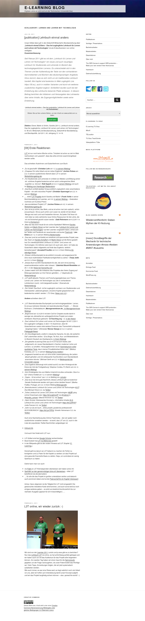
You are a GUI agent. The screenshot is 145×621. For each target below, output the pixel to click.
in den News (70, 318)
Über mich (89, 59)
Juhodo (63, 377)
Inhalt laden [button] (52, 119)
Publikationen (90, 39)
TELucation (90, 134)
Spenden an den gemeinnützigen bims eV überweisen (45, 471)
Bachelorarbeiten (91, 47)
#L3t (71, 400)
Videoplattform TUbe (93, 142)
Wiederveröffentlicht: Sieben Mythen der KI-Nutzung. (100, 221)
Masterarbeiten (91, 51)
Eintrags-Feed (91, 267)
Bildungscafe (61, 385)
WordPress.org (91, 275)
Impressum (90, 69)
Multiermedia (55, 234)
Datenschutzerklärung (93, 73)
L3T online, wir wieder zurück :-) (43, 506)
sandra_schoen (32, 397)
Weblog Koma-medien (54, 352)
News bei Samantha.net (43, 268)
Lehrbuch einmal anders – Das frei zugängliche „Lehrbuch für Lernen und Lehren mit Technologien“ (52, 108)
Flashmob (68, 232)
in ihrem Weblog (59, 339)
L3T (40, 43)
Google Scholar (45, 438)
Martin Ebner (38, 227)
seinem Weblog (65, 184)
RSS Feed (89, 233)
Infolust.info (29, 428)
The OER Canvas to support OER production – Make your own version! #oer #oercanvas (101, 64)
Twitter (47, 390)
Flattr (29, 469)
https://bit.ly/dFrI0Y (69, 402)
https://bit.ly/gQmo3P (50, 395)
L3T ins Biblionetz (45, 441)
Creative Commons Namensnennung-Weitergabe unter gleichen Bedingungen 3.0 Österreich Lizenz (40, 607)
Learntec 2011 (42, 552)
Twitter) (27, 413)
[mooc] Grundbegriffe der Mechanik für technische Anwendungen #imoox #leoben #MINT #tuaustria (102, 242)
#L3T (77, 387)
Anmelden (89, 263)
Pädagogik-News (31, 331)
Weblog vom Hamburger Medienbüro (41, 186)
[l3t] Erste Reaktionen (37, 148)
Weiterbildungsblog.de (33, 176)
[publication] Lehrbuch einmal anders (46, 37)
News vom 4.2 (60, 293)
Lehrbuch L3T (36, 555)
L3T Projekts (36, 196)
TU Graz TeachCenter (93, 138)
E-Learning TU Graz (93, 126)
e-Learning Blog (45, 7)
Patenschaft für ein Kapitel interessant (64, 479)
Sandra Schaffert (41, 240)
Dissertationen (91, 55)
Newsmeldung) (30, 285)
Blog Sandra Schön (94, 215)
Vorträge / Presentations (94, 43)
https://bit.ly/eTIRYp (46, 410)
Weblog (33, 194)
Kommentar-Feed (92, 271)
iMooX (88, 130)
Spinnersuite (70, 560)
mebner (66, 395)
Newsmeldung (30, 275)
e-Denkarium (34, 222)
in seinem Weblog (63, 168)
